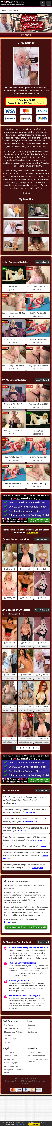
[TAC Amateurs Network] (12, 3)
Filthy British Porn (30, 821)
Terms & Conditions (12, 1056)
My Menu (26, 34)
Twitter (7, 1042)
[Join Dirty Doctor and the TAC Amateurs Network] (9, 111)
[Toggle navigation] (48, 3)
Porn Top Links (37, 868)
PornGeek (17, 803)
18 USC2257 (9, 1052)
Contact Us (32, 1032)
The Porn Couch (24, 831)
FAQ (29, 1028)
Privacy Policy (21, 1124)
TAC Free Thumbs (11, 1039)
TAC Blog (7, 1035)
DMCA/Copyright (11, 1062)
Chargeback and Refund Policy (14, 1070)
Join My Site (32, 532)
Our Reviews (9, 1025)
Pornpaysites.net (38, 840)
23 (37, 748)
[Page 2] (29, 748)
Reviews (7, 922)
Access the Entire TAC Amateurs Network (26, 101)
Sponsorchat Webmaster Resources (38, 1060)
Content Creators (35, 1052)
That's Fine (34, 1124)
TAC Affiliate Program (36, 1056)
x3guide (43, 846)
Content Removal (11, 1066)
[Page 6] (33, 748)
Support (31, 1025)
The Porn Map (31, 812)
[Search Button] (42, 3)
